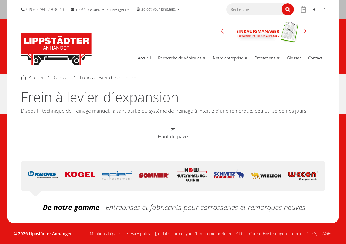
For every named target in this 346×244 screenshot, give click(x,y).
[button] (224, 31)
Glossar (294, 58)
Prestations (265, 58)
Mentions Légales (105, 233)
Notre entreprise (228, 58)
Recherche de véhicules (179, 58)
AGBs (327, 233)
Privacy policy (138, 233)
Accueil (144, 58)
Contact (315, 58)
